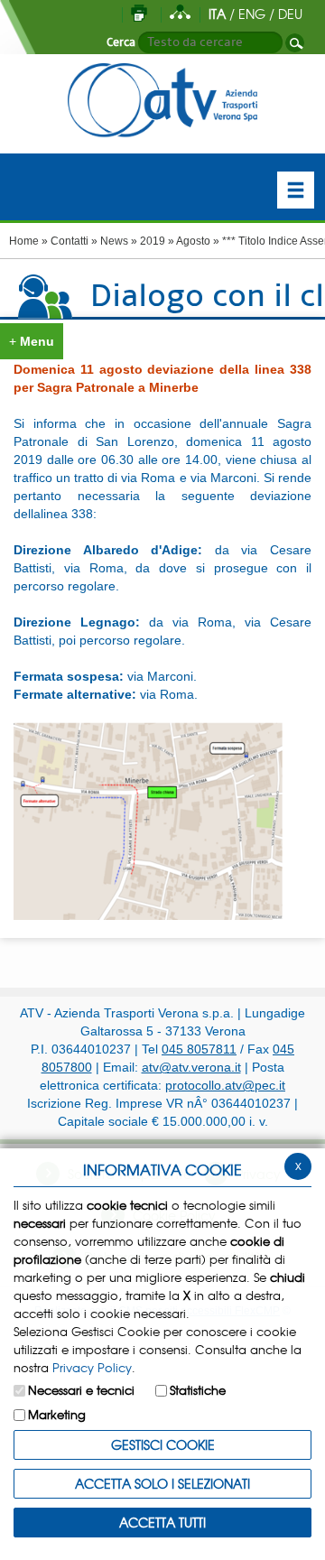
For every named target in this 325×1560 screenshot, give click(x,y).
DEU (290, 14)
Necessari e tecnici (81, 1389)
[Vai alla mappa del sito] (180, 14)
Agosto (193, 241)
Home (24, 241)
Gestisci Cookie (163, 1444)
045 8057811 (199, 1049)
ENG (251, 14)
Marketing (57, 1414)
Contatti (69, 241)
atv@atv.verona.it (191, 1067)
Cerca (121, 42)
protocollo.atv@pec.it (225, 1085)
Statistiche (198, 1389)
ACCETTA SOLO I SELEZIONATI (162, 1483)
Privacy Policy (92, 1367)
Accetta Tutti (162, 1522)
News (114, 241)
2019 (152, 241)
